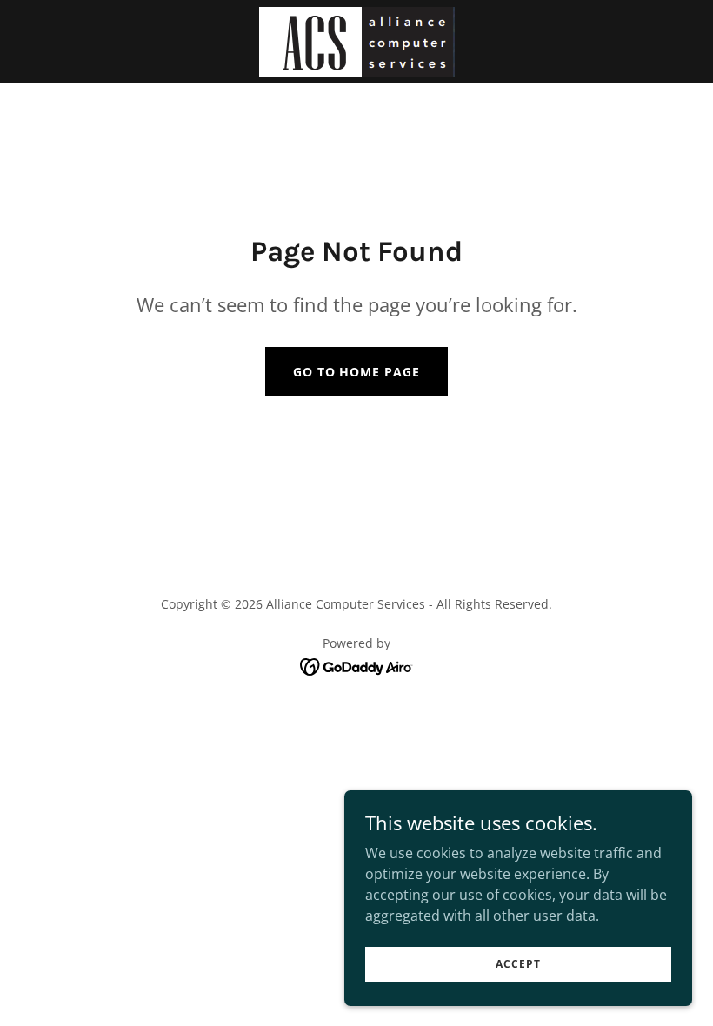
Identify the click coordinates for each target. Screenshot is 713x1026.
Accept (518, 963)
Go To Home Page (357, 371)
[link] (357, 42)
